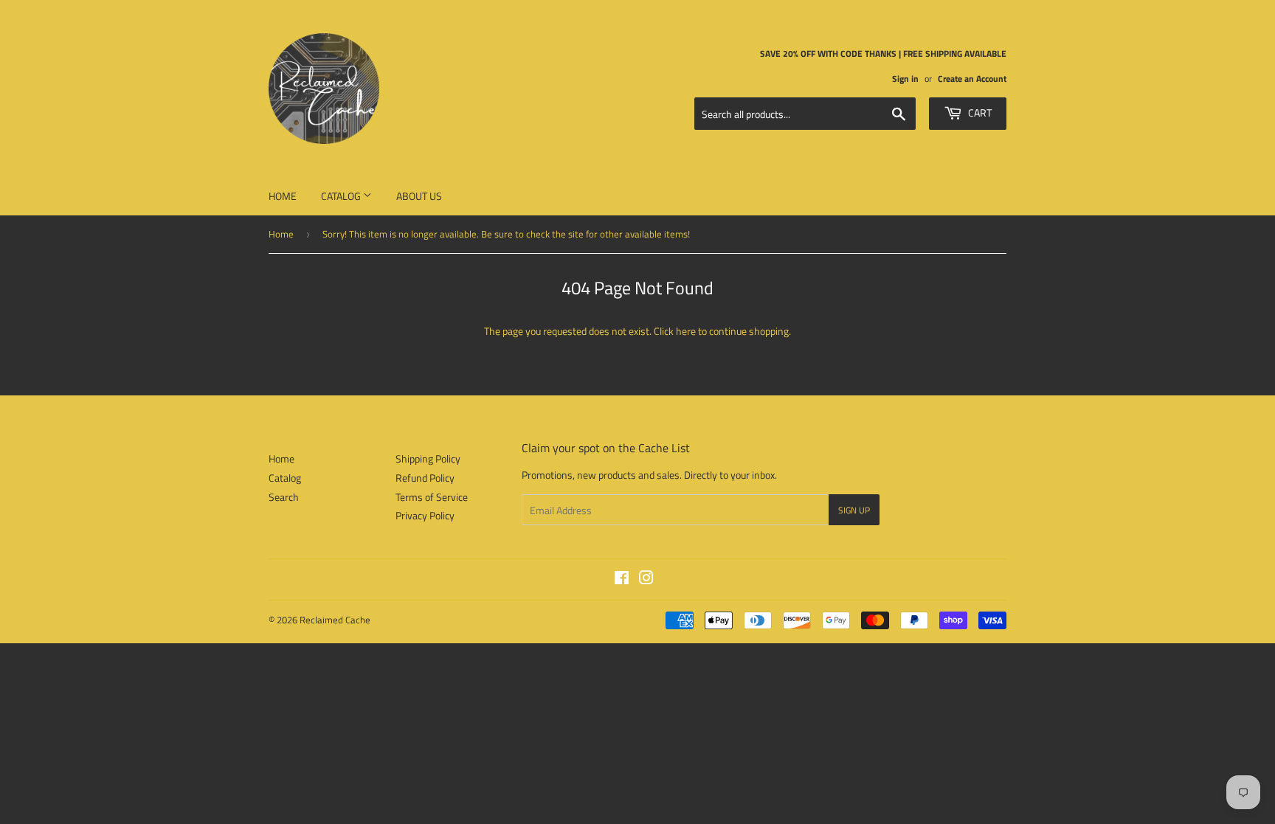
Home (283, 196)
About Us (419, 196)
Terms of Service (431, 497)
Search (284, 497)
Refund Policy (425, 477)
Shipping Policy (427, 458)
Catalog (342, 196)
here (686, 331)
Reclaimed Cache (335, 619)
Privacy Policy (425, 515)
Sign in (905, 79)
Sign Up (854, 510)
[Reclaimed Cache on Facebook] (621, 579)
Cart (979, 112)
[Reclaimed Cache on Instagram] (646, 579)
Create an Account (972, 79)
